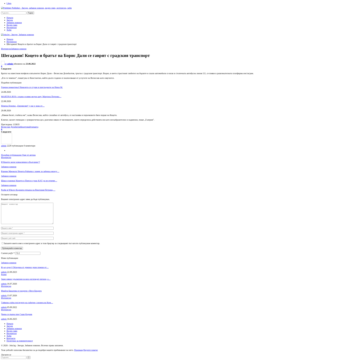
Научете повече (90, 350)
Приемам (78, 350)
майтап (30, 127)
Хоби (9, 30)
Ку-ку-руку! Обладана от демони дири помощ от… (25, 267)
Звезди (10, 20)
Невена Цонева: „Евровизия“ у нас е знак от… (23, 106)
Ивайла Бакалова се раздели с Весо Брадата (21, 291)
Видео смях (12, 25)
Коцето (23, 127)
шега (36, 127)
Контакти (11, 338)
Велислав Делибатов (10, 127)
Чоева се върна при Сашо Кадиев (16, 314)
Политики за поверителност (20, 341)
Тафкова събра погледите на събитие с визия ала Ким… (27, 302)
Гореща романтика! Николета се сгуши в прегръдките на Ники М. (32, 87)
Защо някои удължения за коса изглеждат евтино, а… (26, 279)
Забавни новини (14, 22)
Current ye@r (8, 253)
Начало (10, 18)
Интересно (12, 27)
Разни (4, 274)
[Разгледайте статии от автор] (6, 143)
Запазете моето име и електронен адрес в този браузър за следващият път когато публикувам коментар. (52, 243)
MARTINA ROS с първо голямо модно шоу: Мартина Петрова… (31, 96)
